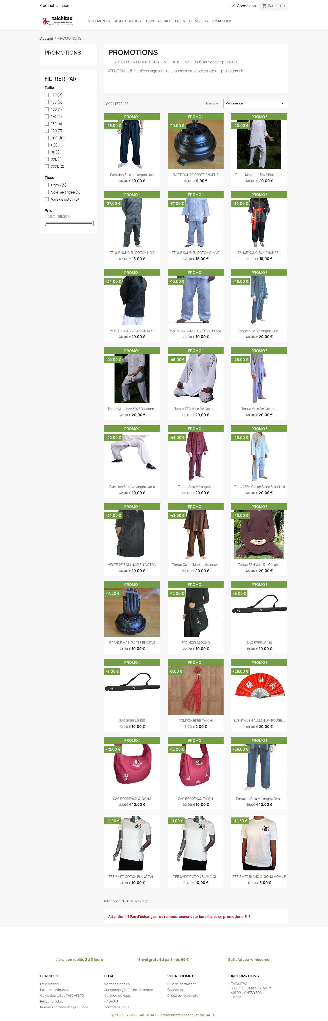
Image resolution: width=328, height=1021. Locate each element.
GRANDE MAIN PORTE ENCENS (132, 642)
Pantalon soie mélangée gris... (259, 799)
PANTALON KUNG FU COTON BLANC (195, 331)
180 (56, 124)
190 (56, 131)
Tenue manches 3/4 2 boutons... (259, 175)
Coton (59, 185)
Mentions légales (117, 984)
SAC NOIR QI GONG (195, 642)
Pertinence (255, 103)
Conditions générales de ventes (128, 990)
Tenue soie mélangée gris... (259, 331)
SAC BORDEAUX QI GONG (132, 799)
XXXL (57, 166)
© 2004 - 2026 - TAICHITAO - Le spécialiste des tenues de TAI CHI (164, 1015)
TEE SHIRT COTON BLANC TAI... (132, 876)
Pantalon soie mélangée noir (132, 175)
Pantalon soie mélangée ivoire (132, 487)
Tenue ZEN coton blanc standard (259, 487)
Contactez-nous (54, 5)
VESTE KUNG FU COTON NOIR (132, 331)
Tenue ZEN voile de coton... (195, 409)
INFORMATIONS (218, 20)
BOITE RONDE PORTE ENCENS (195, 175)
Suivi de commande (182, 984)
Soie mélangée (66, 192)
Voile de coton (65, 199)
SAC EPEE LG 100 (132, 720)
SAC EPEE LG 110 (259, 642)
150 (56, 102)
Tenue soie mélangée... (196, 487)
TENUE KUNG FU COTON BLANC (196, 253)
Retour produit (51, 1001)
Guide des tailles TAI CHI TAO (62, 995)
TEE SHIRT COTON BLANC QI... (195, 876)
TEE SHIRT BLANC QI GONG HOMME (259, 876)
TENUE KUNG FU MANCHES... (259, 253)
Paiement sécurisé (54, 990)
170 (56, 116)
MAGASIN (111, 1001)
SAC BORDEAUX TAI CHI (196, 799)
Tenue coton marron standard (195, 564)
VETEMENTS (99, 20)
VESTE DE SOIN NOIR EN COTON (132, 564)
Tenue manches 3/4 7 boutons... (132, 409)
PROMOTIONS (187, 20)
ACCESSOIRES (128, 20)
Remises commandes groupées (64, 1007)
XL (55, 152)
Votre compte (181, 976)
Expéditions (49, 984)
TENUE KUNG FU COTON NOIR (132, 253)
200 (58, 138)
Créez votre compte (182, 995)
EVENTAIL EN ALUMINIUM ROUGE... (259, 720)
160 (56, 109)
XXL (56, 159)
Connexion (175, 990)
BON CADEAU (158, 20)
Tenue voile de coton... (259, 409)
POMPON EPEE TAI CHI (196, 720)
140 (56, 95)
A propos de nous (117, 995)
